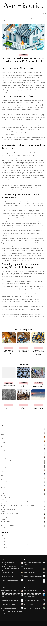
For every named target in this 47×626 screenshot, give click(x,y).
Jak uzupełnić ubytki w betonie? (8, 407)
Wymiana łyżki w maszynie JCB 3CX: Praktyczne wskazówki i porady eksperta (38, 352)
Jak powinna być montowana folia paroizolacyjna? (8, 351)
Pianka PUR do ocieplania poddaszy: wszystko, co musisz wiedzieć (23, 351)
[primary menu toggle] (1, 14)
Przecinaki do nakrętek (7, 538)
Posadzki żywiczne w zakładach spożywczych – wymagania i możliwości (17, 544)
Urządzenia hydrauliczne (8, 385)
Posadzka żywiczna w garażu (8, 547)
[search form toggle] (45, 13)
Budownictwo (23, 54)
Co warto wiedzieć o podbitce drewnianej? (38, 385)
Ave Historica (23, 5)
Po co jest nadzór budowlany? (23, 407)
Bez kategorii (8, 383)
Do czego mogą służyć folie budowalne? (23, 385)
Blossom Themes (17, 624)
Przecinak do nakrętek (6, 541)
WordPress (31, 624)
